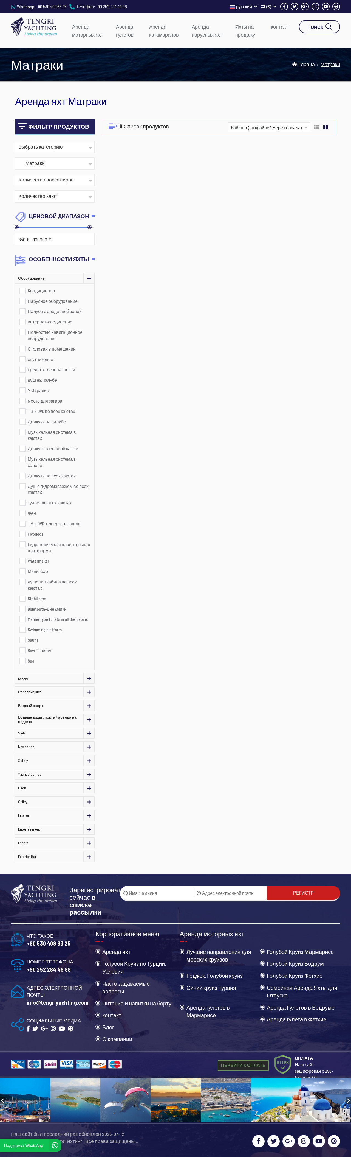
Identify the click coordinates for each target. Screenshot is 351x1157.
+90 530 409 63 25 (51, 6)
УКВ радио (38, 390)
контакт (279, 27)
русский (244, 6)
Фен (32, 513)
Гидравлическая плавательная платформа (59, 547)
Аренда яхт (116, 951)
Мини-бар (38, 571)
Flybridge (36, 533)
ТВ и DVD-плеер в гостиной (54, 523)
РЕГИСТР (303, 892)
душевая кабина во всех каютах (52, 585)
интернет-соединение (50, 321)
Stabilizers (37, 598)
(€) (268, 6)
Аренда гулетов (125, 31)
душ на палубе (42, 379)
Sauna (33, 639)
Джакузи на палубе (47, 421)
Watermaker (38, 560)
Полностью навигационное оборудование (55, 335)
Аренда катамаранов (164, 31)
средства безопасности (51, 369)
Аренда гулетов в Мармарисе (208, 1011)
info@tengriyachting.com (58, 1002)
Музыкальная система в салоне (52, 462)
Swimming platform (45, 629)
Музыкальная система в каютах (52, 435)
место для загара (45, 400)
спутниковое (40, 359)
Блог (108, 1027)
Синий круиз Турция (211, 987)
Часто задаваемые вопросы (126, 987)
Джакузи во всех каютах (52, 475)
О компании (117, 1039)
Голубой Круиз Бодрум (295, 963)
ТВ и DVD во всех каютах (51, 411)
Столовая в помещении (52, 348)
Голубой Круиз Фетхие (294, 975)
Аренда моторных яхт (87, 31)
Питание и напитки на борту (136, 1003)
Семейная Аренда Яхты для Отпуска (302, 991)
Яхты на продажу (245, 31)
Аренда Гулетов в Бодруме (301, 1007)
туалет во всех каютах (50, 502)
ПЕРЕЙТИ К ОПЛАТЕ (243, 1065)
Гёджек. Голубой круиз (214, 975)
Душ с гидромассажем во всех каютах (58, 489)
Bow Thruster (39, 650)
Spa (31, 660)
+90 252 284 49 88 (111, 6)
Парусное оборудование (53, 301)
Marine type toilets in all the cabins (58, 619)
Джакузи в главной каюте (53, 448)
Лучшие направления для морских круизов (218, 955)
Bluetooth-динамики (47, 608)
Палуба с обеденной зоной (55, 311)
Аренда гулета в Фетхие (296, 1019)
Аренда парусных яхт (207, 31)
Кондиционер (41, 290)
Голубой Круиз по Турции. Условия (134, 967)
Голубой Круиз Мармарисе (300, 951)
